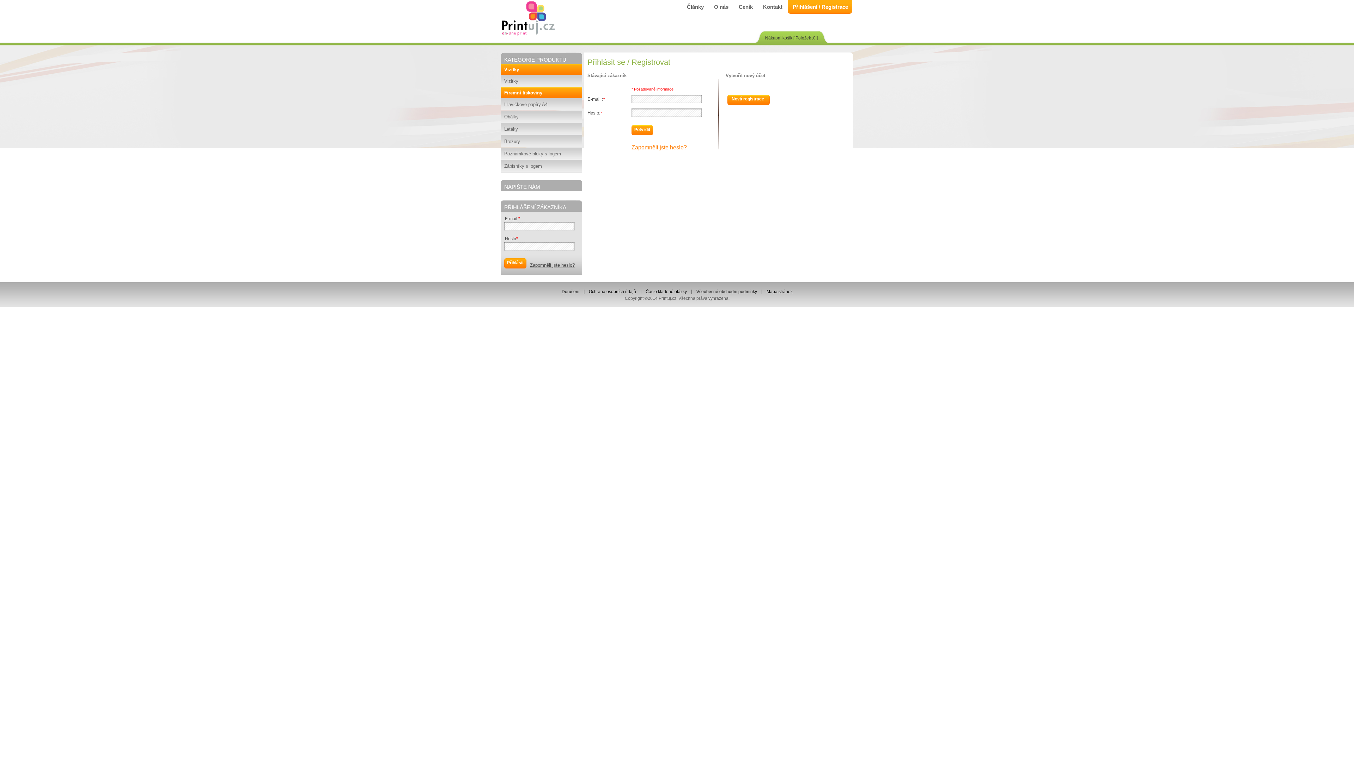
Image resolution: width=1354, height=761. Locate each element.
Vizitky (511, 69)
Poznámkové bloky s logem (532, 153)
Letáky (511, 129)
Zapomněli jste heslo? (552, 265)
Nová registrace (748, 99)
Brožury (512, 141)
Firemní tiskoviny (523, 92)
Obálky (511, 116)
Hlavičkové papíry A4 (526, 104)
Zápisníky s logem (523, 166)
